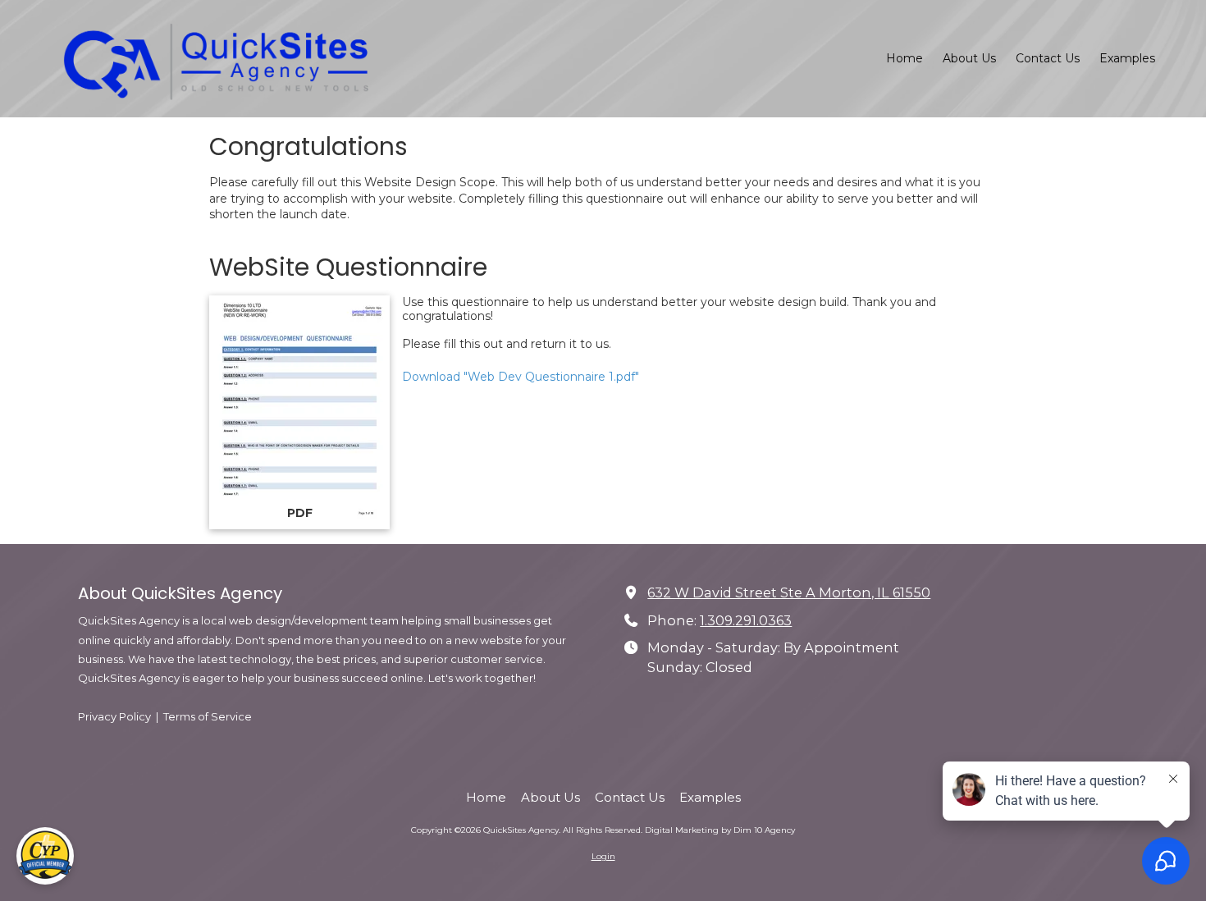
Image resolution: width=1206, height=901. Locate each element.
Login (603, 856)
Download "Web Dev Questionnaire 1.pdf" (520, 376)
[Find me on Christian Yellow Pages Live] (45, 856)
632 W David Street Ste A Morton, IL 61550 (788, 592)
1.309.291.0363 (746, 620)
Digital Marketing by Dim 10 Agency (720, 830)
